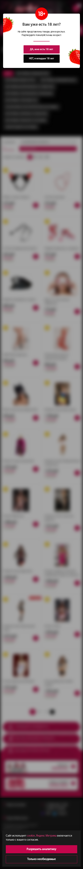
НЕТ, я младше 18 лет (41, 58)
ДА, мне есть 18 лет (41, 49)
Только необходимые (41, 859)
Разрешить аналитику (41, 849)
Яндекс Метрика (46, 835)
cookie (31, 835)
